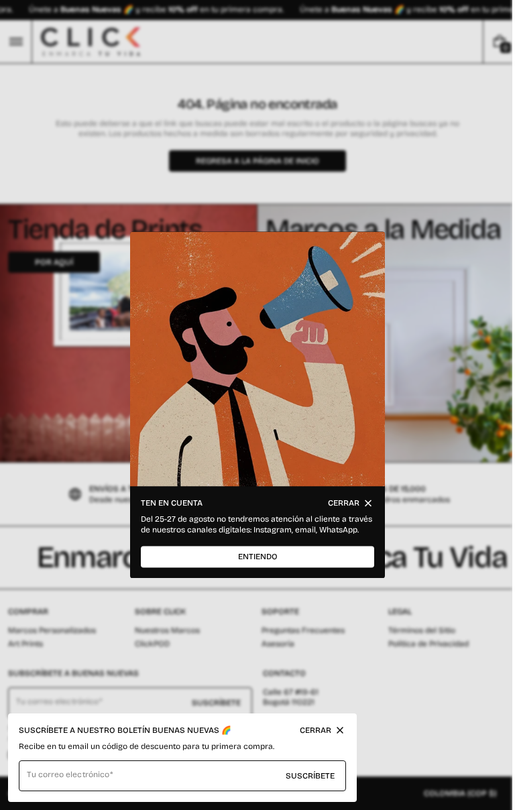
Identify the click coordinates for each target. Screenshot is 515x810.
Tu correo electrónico (68, 774)
